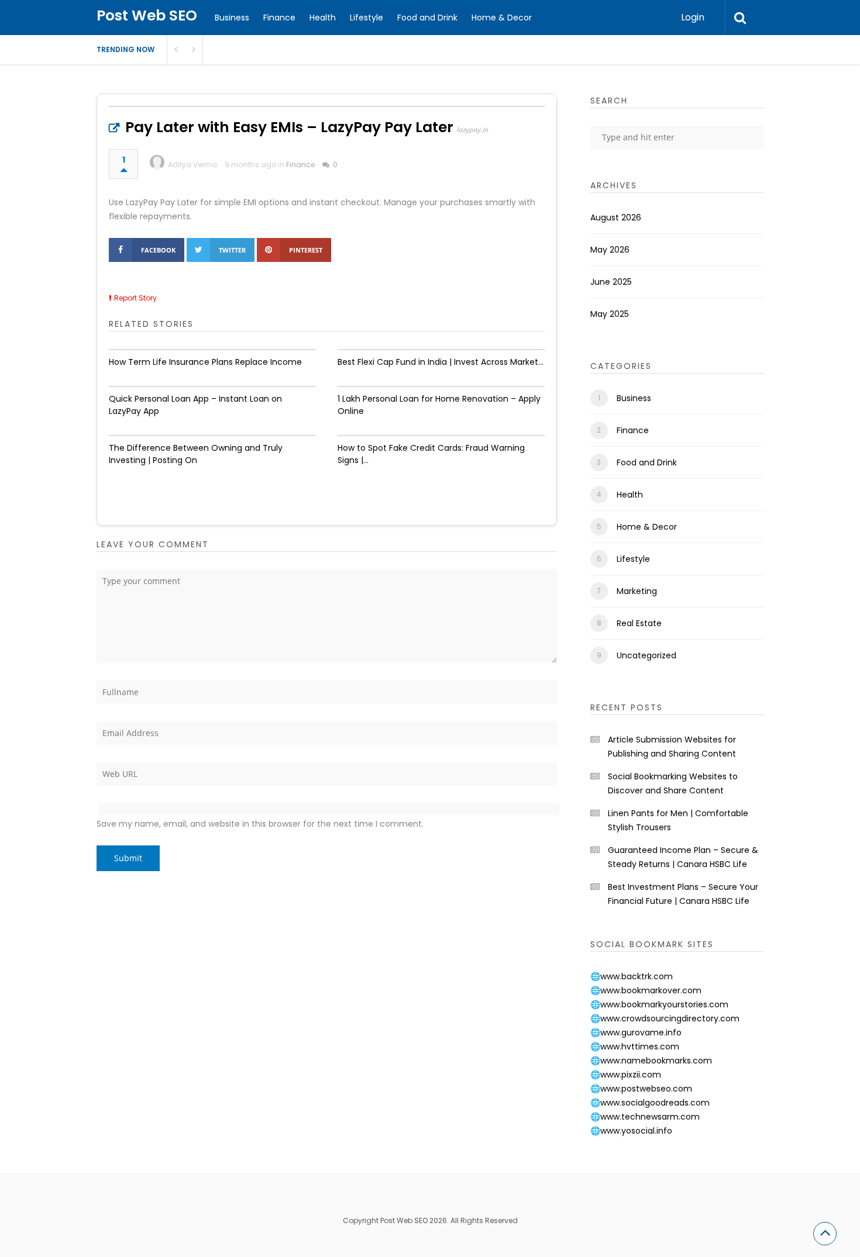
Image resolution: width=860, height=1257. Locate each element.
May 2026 (609, 249)
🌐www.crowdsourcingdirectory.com (664, 1018)
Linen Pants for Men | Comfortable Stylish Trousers (678, 820)
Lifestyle (366, 17)
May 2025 (609, 314)
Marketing (637, 591)
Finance (279, 17)
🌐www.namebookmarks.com (651, 1060)
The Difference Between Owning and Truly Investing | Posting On (196, 454)
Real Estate (639, 623)
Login (692, 17)
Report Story (135, 298)
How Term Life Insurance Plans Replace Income (205, 362)
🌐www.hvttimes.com (634, 1046)
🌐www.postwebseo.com (641, 1088)
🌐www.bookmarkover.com (645, 990)
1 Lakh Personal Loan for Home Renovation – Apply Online (439, 405)
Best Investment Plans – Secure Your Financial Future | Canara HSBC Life (683, 894)
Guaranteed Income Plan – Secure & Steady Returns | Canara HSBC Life (683, 857)
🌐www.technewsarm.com (645, 1117)
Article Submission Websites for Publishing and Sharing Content (672, 746)
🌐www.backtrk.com (631, 976)
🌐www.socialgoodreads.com (650, 1102)
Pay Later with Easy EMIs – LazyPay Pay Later (289, 127)
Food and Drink (427, 17)
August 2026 (615, 217)
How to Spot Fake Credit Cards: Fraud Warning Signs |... (431, 454)
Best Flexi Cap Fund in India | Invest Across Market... (440, 362)
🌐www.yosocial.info (631, 1131)
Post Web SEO (147, 15)
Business (232, 17)
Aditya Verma (192, 165)
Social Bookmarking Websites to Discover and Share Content (673, 783)
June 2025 (611, 282)
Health (322, 17)
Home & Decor (502, 17)
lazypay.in (473, 129)
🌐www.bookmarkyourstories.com (659, 1004)
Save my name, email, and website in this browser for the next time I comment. (260, 824)
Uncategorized (646, 655)
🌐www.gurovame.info (636, 1032)
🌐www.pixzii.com (625, 1074)
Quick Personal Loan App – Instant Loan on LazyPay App (195, 405)
